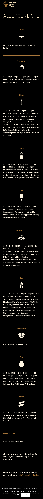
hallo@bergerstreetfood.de (29, 475)
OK (26, 495)
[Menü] (37, 4)
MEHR (17, 495)
